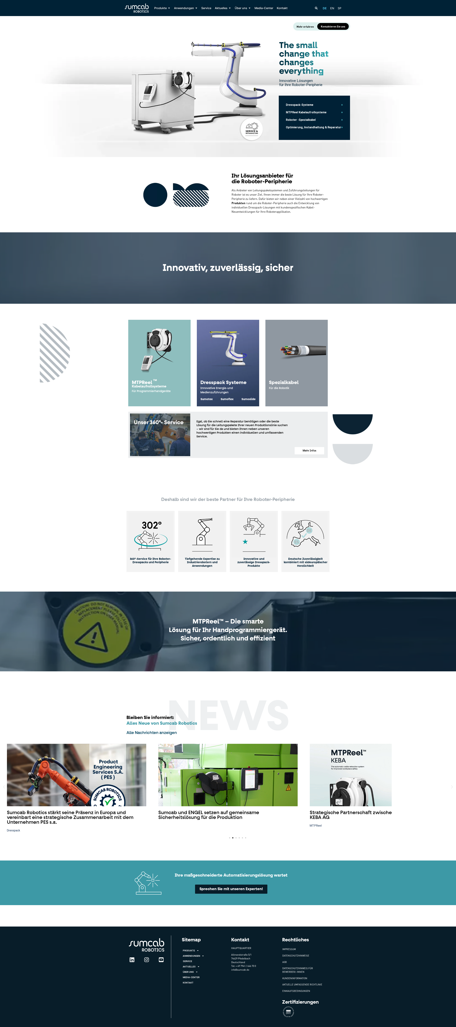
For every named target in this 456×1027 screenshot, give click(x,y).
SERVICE (187, 961)
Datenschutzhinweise (295, 955)
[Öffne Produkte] (169, 8)
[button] (309, 450)
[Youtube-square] (161, 959)
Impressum (289, 949)
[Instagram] (146, 959)
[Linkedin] (132, 959)
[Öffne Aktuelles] (229, 8)
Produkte (189, 950)
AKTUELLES (189, 966)
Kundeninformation (294, 978)
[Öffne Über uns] (249, 8)
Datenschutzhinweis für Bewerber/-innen (297, 970)
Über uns (188, 972)
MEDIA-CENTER (191, 977)
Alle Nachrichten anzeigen (151, 733)
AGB (284, 962)
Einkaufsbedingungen (296, 991)
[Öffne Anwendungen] (196, 8)
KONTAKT (188, 982)
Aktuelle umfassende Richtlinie (302, 984)
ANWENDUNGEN (191, 956)
